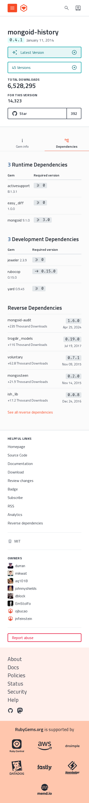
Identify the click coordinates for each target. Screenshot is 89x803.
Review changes (20, 480)
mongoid (19, 220)
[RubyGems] (24, 8)
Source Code (17, 455)
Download (16, 472)
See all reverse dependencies (30, 412)
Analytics (15, 514)
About (15, 659)
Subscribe (15, 497)
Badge (13, 489)
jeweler (17, 260)
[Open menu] (12, 8)
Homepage (16, 446)
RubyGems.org (29, 729)
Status (15, 683)
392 (74, 113)
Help (13, 700)
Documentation (20, 463)
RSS (11, 506)
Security (17, 691)
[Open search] (66, 8)
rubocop (14, 274)
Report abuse (22, 637)
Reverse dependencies (25, 523)
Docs (13, 667)
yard (16, 289)
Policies (16, 675)
